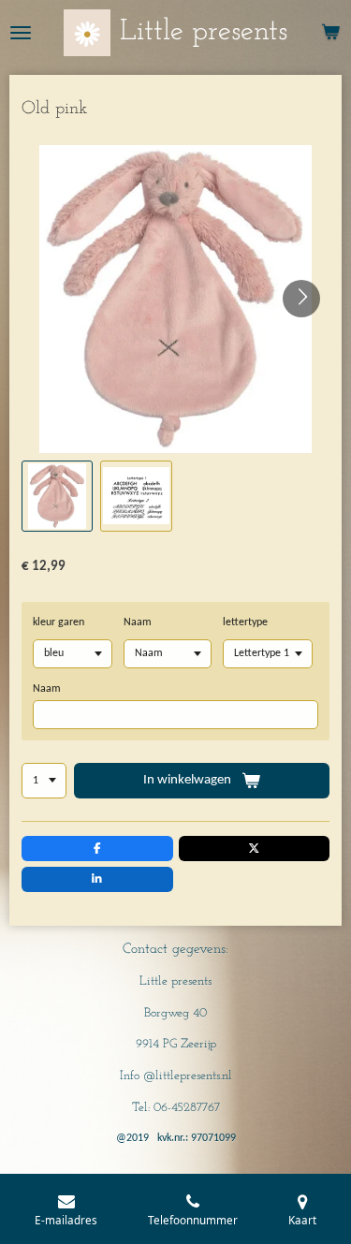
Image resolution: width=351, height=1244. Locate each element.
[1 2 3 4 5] (44, 780)
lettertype (245, 622)
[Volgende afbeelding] (301, 298)
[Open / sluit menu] (20, 33)
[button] (57, 496)
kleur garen (58, 622)
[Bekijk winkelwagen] (330, 33)
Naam (138, 622)
